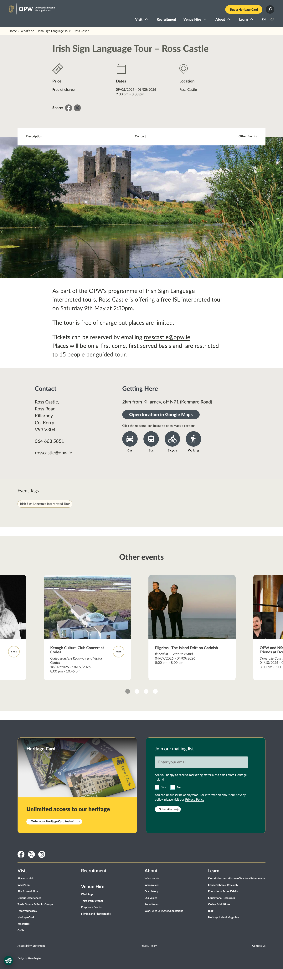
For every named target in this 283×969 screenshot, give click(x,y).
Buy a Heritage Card (244, 9)
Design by (30, 958)
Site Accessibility (28, 891)
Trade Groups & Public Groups (35, 904)
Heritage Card (26, 917)
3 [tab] (146, 691)
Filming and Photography (96, 914)
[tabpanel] (87, 627)
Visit (138, 19)
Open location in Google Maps (161, 415)
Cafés (21, 930)
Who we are (152, 885)
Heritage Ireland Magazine (223, 917)
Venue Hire (192, 19)
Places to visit (26, 878)
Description (34, 136)
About (220, 19)
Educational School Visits (223, 891)
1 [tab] (127, 691)
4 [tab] (155, 691)
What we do (152, 878)
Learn (243, 19)
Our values (151, 898)
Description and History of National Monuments (236, 878)
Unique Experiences (29, 898)
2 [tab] (137, 691)
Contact (140, 136)
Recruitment (166, 19)
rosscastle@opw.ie (167, 337)
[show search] (270, 9)
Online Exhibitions (219, 904)
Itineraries (23, 924)
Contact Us (258, 946)
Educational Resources (221, 898)
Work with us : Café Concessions (164, 911)
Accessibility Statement (31, 946)
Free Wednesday (27, 911)
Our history (151, 891)
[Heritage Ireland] (28, 7)
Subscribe (165, 809)
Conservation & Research (223, 885)
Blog (210, 911)
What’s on (27, 31)
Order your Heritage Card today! (52, 821)
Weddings (87, 894)
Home (13, 31)
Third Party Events (92, 901)
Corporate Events (91, 907)
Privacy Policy (194, 799)
